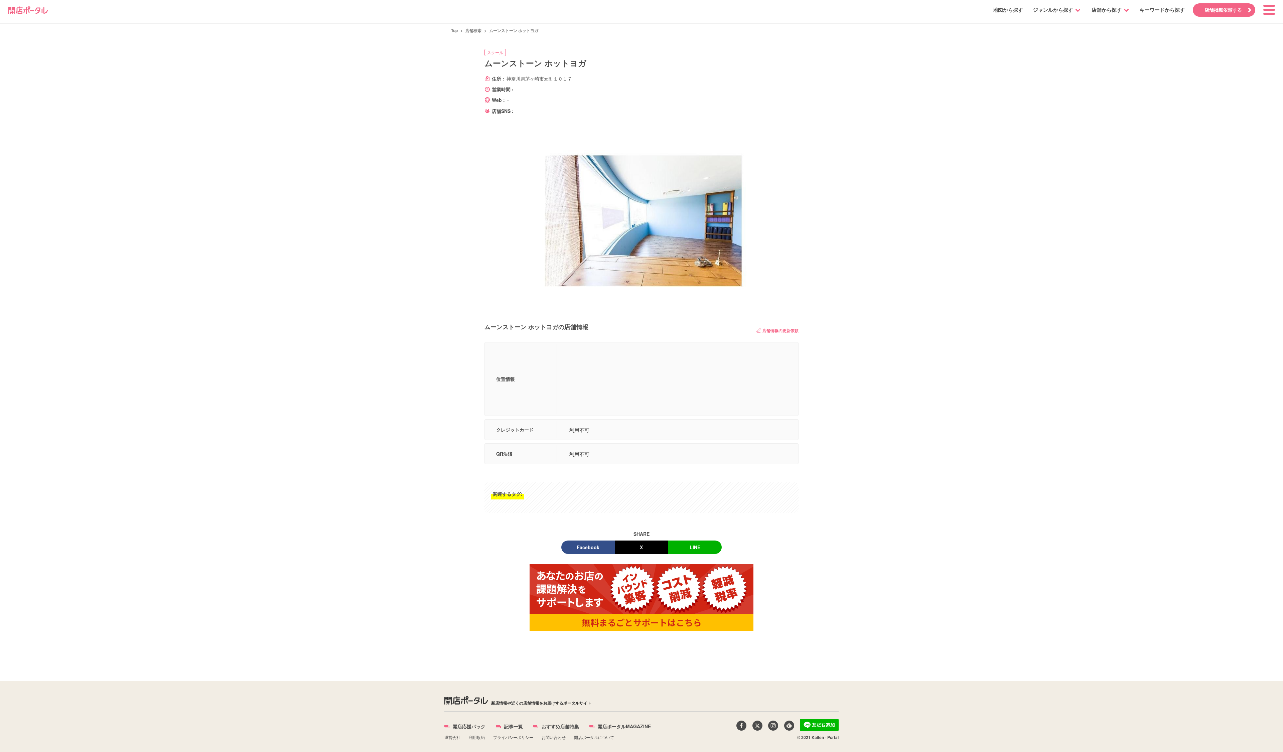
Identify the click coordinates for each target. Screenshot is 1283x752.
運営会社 (452, 737)
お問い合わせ (554, 737)
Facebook (588, 547)
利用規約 (477, 737)
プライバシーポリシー (513, 737)
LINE (695, 547)
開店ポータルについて (594, 737)
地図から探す (1008, 9)
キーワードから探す (1162, 9)
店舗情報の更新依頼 (780, 330)
